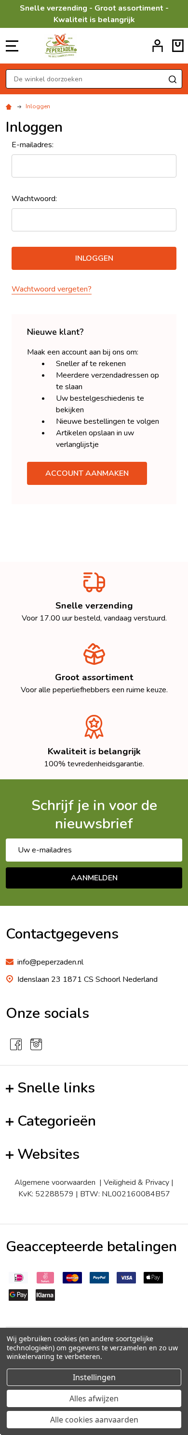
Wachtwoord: (34, 198)
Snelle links (56, 1088)
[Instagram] (36, 1044)
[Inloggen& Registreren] (158, 46)
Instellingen (94, 1377)
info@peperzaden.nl (50, 962)
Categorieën (56, 1121)
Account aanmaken (87, 473)
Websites (48, 1154)
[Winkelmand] (178, 46)
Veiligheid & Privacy (136, 1182)
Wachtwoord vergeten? (52, 289)
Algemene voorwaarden (54, 1182)
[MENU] (12, 45)
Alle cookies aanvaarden (94, 1419)
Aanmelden (94, 878)
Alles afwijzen (94, 1398)
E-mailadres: (33, 145)
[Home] (10, 106)
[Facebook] (16, 1044)
